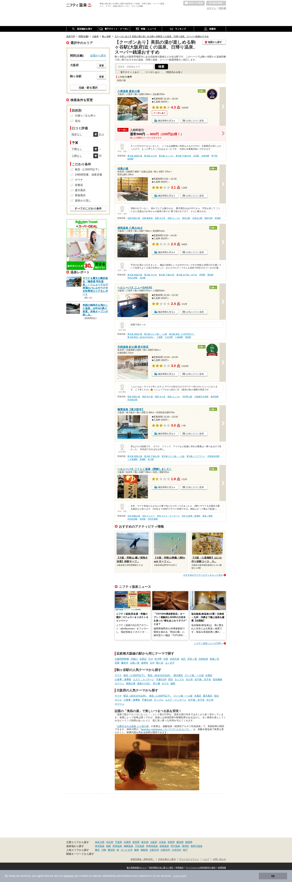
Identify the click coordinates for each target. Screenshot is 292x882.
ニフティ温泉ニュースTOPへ (208, 643)
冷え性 (189, 679)
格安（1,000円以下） (135, 675)
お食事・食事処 (123, 679)
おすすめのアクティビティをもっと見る (203, 575)
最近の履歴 (216, 3)
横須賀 (111, 850)
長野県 (171, 842)
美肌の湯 (130, 683)
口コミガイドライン (189, 859)
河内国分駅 (132, 399)
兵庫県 (127, 842)
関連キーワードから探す (80, 854)
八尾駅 (160, 337)
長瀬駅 (143, 459)
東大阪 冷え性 (150, 156)
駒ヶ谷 (159, 662)
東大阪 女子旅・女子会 (186, 275)
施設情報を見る (165, 120)
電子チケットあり (129, 72)
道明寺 (144, 662)
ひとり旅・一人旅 (194, 675)
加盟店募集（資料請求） (142, 859)
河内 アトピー (148, 516)
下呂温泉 (139, 846)
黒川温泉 (175, 846)
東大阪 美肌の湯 (134, 156)
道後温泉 (164, 846)
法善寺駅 (205, 156)
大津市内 (176, 850)
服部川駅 (208, 218)
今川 (150, 659)
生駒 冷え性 (160, 218)
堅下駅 (214, 156)
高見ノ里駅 (207, 516)
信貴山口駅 (197, 218)
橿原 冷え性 (160, 396)
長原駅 (188, 337)
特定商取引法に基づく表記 (161, 867)
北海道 (162, 842)
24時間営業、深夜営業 (88, 174)
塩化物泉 (217, 679)
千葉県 (118, 842)
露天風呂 (178, 675)
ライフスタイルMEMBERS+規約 (201, 867)
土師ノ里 (134, 662)
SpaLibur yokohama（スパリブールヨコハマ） (166, 729)
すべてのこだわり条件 (88, 208)
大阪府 (153, 842)
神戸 (185, 850)
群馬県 (136, 842)
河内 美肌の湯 (133, 516)
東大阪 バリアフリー (196, 456)
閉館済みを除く (174, 72)
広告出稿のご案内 (167, 859)
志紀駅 (196, 156)
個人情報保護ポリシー (137, 867)
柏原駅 (130, 159)
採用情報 (222, 867)
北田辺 (143, 659)
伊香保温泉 (152, 846)
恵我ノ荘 (214, 659)
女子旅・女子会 (202, 679)
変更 (101, 65)
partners (69, 875)
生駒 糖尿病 (147, 218)
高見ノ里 (192, 659)
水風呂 (208, 675)
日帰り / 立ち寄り (85, 115)
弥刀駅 (151, 459)
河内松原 (203, 659)
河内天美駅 (153, 519)
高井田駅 (215, 396)
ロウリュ (119, 683)
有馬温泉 (117, 846)
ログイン (211, 8)
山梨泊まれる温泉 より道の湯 (133, 726)
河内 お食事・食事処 (191, 516)
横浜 (97, 850)
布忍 (183, 659)
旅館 (173, 683)
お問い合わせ (219, 859)
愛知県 (180, 842)
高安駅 (210, 275)
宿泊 (170, 679)
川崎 (103, 850)
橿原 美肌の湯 (133, 396)
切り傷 (156, 683)
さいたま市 (126, 850)
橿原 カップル (173, 396)
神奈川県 (99, 842)
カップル (179, 679)
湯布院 (185, 846)
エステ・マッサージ (143, 679)
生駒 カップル (173, 218)
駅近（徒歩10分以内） (160, 675)
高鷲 (117, 662)
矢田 (165, 659)
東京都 (144, 842)
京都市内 (165, 850)
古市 (152, 662)
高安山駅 (186, 218)
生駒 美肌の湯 (133, 218)
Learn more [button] (179, 875)
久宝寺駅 (169, 337)
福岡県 (188, 842)
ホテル (165, 683)
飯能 (136, 850)
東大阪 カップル (166, 156)
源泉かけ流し (144, 683)
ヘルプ (206, 859)
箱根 (108, 846)
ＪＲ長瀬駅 (132, 459)
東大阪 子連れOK (183, 156)
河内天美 (174, 659)
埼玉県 (109, 842)
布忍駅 (143, 519)
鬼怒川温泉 (196, 846)
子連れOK (161, 679)
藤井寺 (124, 662)
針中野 (158, 659)
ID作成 (222, 8)
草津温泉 (99, 846)
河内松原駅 (132, 519)
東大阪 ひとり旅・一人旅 (155, 334)
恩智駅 (218, 218)
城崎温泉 (128, 846)
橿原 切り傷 (147, 396)
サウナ (118, 675)
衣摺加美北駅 (213, 456)
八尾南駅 (179, 337)
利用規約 (180, 867)
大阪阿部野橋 (122, 659)
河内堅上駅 (187, 396)
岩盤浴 (79, 185)
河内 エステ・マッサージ (168, 516)
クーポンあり (153, 72)
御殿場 (144, 850)
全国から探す (98, 55)
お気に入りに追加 (195, 120)
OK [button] (273, 876)
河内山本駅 (132, 278)
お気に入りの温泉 (194, 3)
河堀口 (134, 659)
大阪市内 (154, 850)
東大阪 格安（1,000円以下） (182, 334)
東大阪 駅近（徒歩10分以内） (141, 337)
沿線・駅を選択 (88, 87)
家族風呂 (80, 195)
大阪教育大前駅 (201, 396)
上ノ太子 (170, 662)
